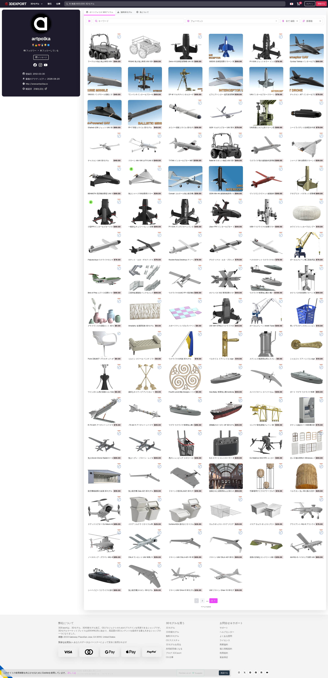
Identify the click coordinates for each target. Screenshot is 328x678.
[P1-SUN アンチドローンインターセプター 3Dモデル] (185, 212)
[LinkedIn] (261, 672)
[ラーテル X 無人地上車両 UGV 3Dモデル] (105, 46)
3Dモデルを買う (175, 623)
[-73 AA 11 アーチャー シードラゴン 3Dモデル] (145, 410)
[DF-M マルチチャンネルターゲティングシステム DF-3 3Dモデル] (185, 79)
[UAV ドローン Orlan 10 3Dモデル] (226, 575)
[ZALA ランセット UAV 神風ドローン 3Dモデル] (145, 542)
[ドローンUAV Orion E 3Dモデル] (185, 575)
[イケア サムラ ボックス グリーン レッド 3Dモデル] (266, 509)
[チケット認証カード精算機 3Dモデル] (307, 410)
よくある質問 (226, 636)
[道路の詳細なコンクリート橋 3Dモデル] (266, 542)
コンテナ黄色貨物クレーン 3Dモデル (264, 425)
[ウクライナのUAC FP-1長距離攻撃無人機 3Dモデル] (185, 278)
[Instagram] (40, 65)
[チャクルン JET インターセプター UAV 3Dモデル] (307, 79)
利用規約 (224, 653)
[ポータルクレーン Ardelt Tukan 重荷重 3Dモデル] (266, 311)
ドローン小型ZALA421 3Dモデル (182, 491)
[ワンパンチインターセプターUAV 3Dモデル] (145, 79)
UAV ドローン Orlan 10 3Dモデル (222, 590)
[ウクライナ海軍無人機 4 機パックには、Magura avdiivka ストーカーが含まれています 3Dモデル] (266, 278)
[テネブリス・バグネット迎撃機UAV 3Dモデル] (307, 178)
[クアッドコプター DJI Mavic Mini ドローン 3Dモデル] (105, 509)
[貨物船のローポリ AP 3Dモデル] (226, 410)
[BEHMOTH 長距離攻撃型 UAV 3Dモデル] (105, 178)
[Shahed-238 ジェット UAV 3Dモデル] (105, 112)
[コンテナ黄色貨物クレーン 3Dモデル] (266, 410)
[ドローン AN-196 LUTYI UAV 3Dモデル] (145, 145)
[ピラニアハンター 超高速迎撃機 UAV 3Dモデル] (226, 79)
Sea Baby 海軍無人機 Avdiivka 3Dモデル (225, 392)
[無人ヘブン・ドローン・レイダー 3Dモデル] (145, 443)
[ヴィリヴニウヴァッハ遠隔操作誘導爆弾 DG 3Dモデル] (266, 178)
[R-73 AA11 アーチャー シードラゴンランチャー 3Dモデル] (105, 410)
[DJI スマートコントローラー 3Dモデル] (226, 443)
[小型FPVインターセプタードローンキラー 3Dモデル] (105, 212)
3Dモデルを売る (173, 644)
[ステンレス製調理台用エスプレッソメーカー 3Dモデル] (266, 344)
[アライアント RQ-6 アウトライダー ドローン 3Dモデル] (307, 509)
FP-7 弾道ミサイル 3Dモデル (140, 127)
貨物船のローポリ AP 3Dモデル (222, 425)
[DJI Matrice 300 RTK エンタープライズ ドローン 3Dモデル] (266, 443)
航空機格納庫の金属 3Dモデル (100, 491)
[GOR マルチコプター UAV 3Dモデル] (226, 112)
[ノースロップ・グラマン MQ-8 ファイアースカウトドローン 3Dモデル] (105, 542)
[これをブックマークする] (118, 56)
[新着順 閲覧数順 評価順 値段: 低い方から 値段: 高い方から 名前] (312, 21)
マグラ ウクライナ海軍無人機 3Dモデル (185, 425)
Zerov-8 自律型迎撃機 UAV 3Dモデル (184, 61)
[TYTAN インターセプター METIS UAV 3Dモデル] (185, 145)
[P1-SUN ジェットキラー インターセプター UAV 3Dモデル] (266, 46)
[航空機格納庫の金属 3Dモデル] (105, 476)
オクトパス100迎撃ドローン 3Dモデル (305, 293)
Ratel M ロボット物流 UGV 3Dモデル (224, 160)
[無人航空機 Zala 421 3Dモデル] (145, 476)
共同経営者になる (174, 648)
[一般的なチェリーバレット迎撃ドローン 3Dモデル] (145, 212)
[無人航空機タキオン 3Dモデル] (145, 575)
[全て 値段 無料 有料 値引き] (290, 21)
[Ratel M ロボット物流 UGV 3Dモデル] (226, 145)
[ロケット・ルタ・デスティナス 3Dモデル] (145, 245)
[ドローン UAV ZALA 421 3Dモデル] (226, 542)
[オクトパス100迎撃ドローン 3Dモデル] (307, 278)
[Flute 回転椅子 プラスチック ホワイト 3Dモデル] (105, 344)
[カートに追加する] (112, 56)
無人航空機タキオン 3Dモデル (140, 590)
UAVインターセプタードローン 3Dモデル (266, 94)
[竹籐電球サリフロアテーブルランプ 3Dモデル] (266, 476)
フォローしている (49, 50)
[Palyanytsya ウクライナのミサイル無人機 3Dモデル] (105, 245)
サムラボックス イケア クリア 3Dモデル (225, 524)
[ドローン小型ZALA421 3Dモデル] (185, 476)
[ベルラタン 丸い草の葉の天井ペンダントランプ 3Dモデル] (307, 476)
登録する (321, 4)
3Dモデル (170, 627)
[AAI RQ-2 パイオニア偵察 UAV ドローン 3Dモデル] (307, 542)
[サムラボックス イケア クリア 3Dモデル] (226, 509)
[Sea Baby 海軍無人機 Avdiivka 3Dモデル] (226, 377)
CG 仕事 (169, 657)
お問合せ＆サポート (231, 623)
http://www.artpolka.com (38, 84)
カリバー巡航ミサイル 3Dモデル (182, 127)
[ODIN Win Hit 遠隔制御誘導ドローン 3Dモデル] (226, 178)
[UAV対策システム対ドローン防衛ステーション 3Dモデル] (266, 112)
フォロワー (29, 50)
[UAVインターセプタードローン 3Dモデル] (266, 79)
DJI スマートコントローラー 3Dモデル (224, 458)
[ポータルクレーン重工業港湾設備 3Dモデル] (307, 245)
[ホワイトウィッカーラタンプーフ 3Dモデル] (307, 212)
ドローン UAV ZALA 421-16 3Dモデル (184, 557)
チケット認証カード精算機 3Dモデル (305, 425)
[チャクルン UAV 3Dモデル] (105, 145)
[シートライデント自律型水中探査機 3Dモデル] (307, 112)
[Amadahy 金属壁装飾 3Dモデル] (145, 311)
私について (144, 12)
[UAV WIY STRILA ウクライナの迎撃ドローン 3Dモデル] (226, 311)
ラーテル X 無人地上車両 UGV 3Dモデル (104, 61)
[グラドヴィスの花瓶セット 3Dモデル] (105, 311)
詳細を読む (39, 89)
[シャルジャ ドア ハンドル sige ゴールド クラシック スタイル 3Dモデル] (307, 344)
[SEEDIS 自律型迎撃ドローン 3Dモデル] (226, 46)
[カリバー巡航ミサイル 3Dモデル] (185, 112)
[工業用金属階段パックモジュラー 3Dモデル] (145, 278)
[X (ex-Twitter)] (244, 672)
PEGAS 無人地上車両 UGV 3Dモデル (143, 61)
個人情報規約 (226, 648)
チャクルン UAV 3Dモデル (98, 160)
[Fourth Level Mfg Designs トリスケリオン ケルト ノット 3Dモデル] (185, 377)
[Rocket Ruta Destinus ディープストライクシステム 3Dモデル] (185, 245)
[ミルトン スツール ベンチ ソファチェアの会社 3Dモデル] (145, 344)
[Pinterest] (250, 672)
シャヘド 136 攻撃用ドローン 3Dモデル (306, 160)
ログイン (310, 4)
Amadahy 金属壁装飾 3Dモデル (141, 326)
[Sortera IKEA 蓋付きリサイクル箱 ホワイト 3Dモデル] (185, 509)
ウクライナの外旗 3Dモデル (180, 359)
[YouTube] (46, 65)
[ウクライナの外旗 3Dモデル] (185, 344)
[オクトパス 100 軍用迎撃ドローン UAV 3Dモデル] (226, 278)
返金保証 (224, 657)
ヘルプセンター (227, 632)
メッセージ (42, 57)
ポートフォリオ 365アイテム (101, 12)
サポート (224, 627)
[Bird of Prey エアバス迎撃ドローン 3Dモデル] (105, 278)
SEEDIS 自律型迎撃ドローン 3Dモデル (224, 61)
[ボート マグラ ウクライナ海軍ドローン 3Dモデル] (307, 377)
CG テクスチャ (173, 640)
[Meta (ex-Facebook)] (255, 672)
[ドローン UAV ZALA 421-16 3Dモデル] (185, 542)
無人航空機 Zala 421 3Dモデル (140, 491)
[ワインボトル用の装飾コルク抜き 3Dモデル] (105, 377)
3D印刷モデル (172, 632)
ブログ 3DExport (173, 653)
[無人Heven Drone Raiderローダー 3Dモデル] (105, 443)
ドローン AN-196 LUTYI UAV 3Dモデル (144, 160)
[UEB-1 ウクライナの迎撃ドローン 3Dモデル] (266, 212)
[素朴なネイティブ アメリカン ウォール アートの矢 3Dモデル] (145, 377)
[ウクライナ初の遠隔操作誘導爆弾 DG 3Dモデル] (266, 145)
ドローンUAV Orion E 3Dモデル (181, 590)
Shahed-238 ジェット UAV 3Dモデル (103, 127)
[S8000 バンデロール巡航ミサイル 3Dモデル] (105, 79)
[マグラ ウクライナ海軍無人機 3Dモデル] (185, 410)
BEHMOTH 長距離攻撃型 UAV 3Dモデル (104, 193)
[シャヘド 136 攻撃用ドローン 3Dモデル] (307, 145)
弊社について (66, 623)
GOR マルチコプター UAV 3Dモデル (223, 127)
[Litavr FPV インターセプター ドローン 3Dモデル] (226, 212)
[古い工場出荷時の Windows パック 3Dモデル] (307, 443)
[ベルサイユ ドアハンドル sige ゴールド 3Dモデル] (226, 344)
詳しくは (72, 672)
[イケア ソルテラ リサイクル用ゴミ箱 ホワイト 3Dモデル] (145, 509)
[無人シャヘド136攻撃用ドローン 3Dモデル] (145, 178)
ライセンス (225, 640)
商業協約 (224, 644)
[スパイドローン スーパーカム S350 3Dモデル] (266, 377)
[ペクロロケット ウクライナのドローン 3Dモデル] (266, 245)
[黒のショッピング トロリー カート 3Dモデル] (185, 443)
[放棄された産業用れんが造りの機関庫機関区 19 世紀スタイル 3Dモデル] (226, 476)
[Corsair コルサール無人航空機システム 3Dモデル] (185, 178)
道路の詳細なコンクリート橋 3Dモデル (265, 557)
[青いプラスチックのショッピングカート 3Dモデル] (307, 311)
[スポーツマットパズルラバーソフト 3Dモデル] (185, 311)
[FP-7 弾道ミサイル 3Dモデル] (145, 112)
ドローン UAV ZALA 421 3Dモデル (223, 557)
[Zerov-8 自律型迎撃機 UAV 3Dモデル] (185, 46)
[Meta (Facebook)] (35, 65)
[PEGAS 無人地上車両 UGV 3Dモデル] (145, 46)
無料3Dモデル (126, 12)
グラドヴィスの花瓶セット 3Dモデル (103, 326)
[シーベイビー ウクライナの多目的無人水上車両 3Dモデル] (105, 575)
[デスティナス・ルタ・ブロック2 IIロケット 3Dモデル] (226, 245)
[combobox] (234, 21)
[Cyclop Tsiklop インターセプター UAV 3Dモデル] (307, 46)
